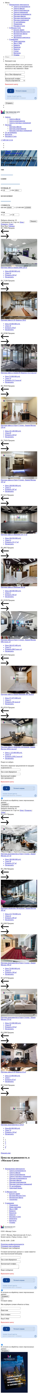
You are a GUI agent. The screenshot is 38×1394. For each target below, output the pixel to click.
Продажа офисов (20, 16)
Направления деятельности (19, 4)
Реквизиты (13, 1218)
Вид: (2, 226)
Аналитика (18, 35)
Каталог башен (19, 30)
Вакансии (17, 47)
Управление (18, 24)
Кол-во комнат (7, 196)
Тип (2, 170)
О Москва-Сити (15, 28)
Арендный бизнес (15, 1188)
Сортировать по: (7, 222)
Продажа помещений (21, 20)
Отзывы (16, 55)
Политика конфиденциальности (12, 1244)
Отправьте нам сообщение (10, 1246)
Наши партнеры (19, 41)
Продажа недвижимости (22, 14)
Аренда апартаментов (21, 10)
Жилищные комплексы (22, 37)
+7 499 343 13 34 (7, 140)
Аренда (7, 117)
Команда (17, 45)
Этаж (3, 212)
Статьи (16, 51)
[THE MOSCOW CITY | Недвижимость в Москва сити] (10, 113)
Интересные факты (20, 33)
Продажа (8, 125)
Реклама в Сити (19, 26)
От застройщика (19, 22)
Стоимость (5, 205)
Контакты (17, 53)
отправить (5, 804)
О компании (13, 39)
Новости (17, 49)
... (5, 1145)
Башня (3, 179)
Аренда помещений (21, 12)
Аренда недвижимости (22, 6)
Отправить (9, 103)
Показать (33, 221)
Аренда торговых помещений (20, 123)
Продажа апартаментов (22, 18)
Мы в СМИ (18, 43)
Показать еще (6, 1153)
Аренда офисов (19, 8)
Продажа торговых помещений (20, 130)
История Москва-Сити (22, 32)
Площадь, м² (6, 188)
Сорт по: (16, 222)
